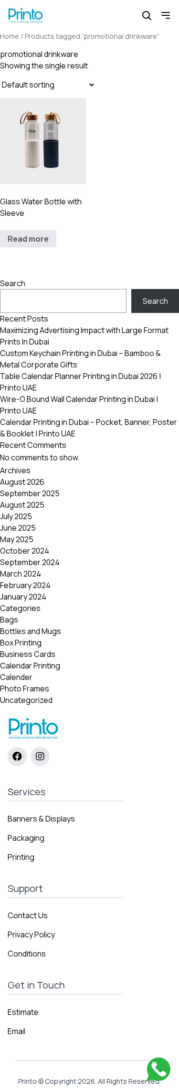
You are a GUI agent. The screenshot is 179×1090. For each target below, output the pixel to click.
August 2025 (22, 505)
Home (9, 36)
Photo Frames (24, 688)
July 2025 (16, 516)
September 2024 (30, 562)
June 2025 (18, 528)
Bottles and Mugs (30, 631)
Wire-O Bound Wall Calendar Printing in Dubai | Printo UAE (79, 405)
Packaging (26, 838)
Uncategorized (26, 700)
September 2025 (30, 493)
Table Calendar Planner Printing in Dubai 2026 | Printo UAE (80, 382)
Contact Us (28, 915)
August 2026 (22, 482)
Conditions (27, 953)
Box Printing (21, 642)
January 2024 (23, 596)
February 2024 (25, 585)
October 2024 (24, 550)
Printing (21, 857)
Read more (28, 239)
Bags (9, 619)
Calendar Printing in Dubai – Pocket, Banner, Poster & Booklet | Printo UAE (88, 428)
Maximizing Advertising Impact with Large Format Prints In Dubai (84, 336)
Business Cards (27, 654)
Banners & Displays (41, 818)
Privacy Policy (31, 934)
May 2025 (16, 539)
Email (16, 1031)
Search (12, 283)
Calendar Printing (30, 665)
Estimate (23, 1012)
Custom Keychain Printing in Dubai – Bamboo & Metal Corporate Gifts (80, 359)
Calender (16, 677)
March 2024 (20, 573)
